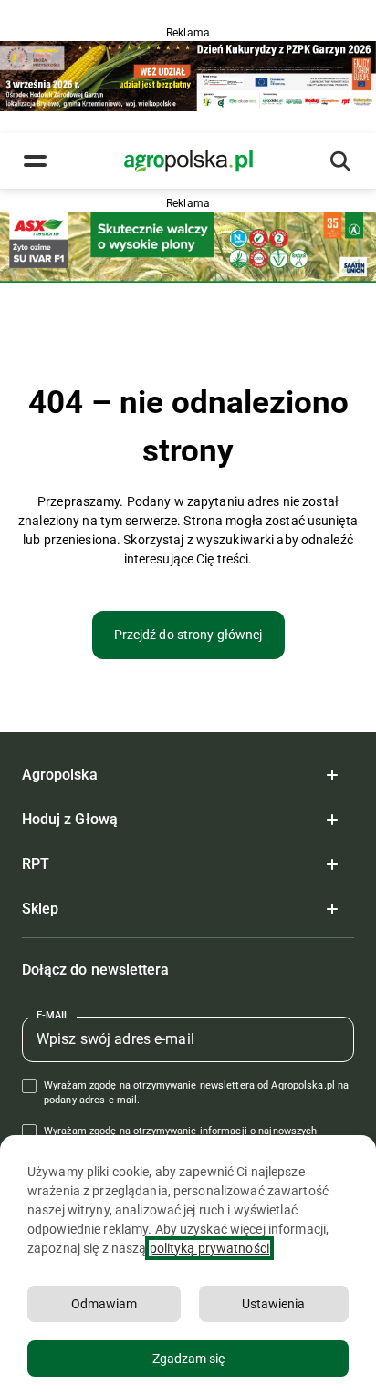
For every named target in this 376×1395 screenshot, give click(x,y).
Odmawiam (104, 1304)
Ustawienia (273, 1304)
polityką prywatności (209, 1248)
